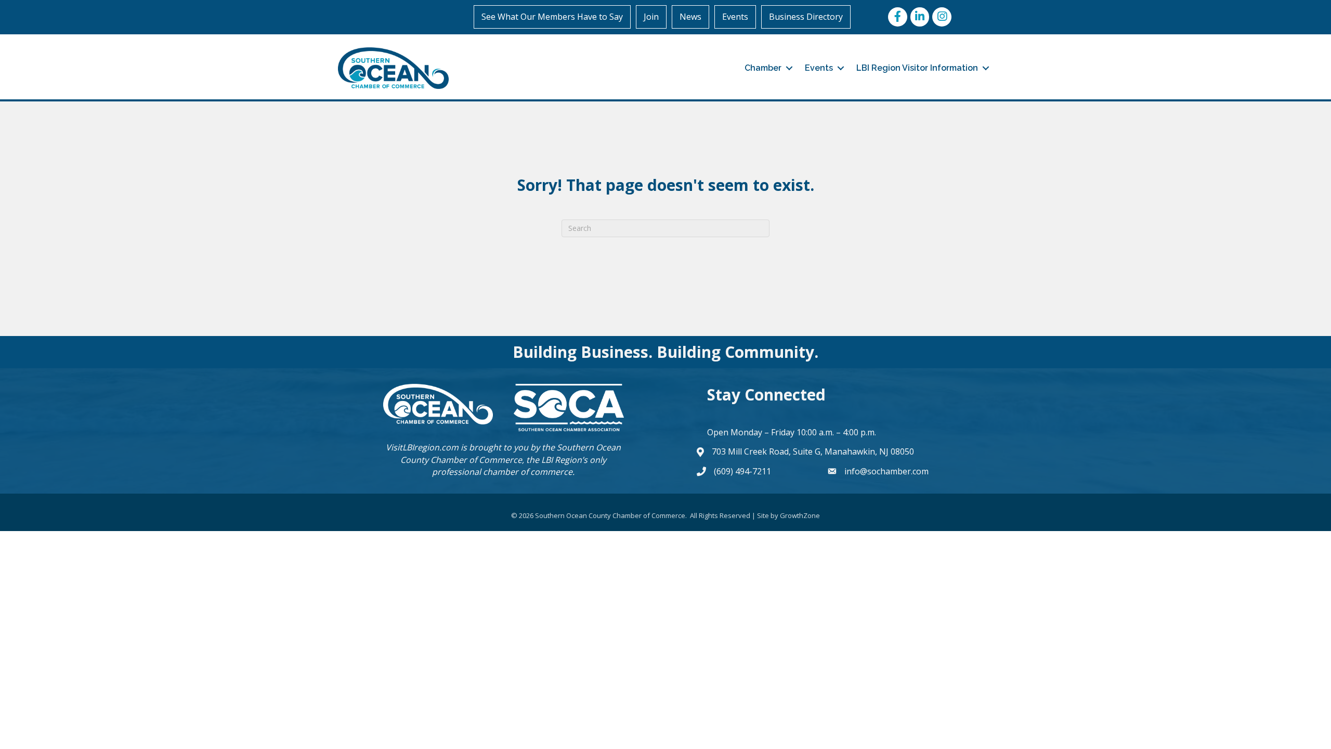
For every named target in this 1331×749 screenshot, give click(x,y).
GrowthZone (800, 515)
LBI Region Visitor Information (917, 68)
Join (651, 16)
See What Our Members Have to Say (552, 16)
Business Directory (806, 16)
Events (735, 16)
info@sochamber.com (886, 471)
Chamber (763, 68)
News (690, 16)
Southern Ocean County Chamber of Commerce (510, 453)
